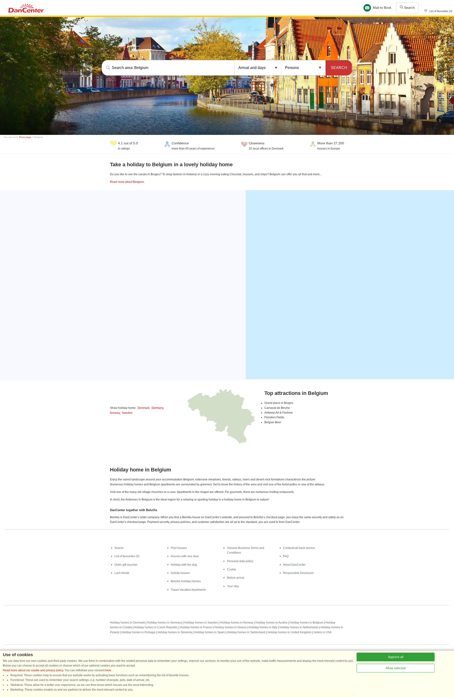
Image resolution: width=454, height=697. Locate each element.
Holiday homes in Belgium (306, 622)
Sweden (127, 413)
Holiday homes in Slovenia (174, 632)
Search (409, 7)
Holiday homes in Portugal (138, 632)
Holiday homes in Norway (236, 622)
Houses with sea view (185, 556)
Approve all (395, 657)
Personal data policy (240, 561)
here (108, 670)
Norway (115, 413)
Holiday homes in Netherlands (299, 627)
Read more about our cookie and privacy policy (33, 670)
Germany (157, 408)
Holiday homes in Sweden (201, 622)
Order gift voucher (125, 564)
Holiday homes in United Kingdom (289, 632)
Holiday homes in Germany (164, 622)
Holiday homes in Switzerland (246, 632)
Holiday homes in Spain (209, 632)
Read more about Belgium (127, 182)
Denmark (143, 408)
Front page (25, 137)
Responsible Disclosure (298, 573)
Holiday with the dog (184, 564)
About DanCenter (294, 564)
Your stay (233, 586)
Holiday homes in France (196, 627)
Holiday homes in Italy (263, 627)
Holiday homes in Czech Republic (156, 627)
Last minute (121, 573)
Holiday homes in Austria (271, 622)
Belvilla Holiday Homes (186, 581)
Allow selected (396, 668)
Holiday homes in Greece (230, 627)
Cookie (231, 569)
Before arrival (235, 577)
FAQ (285, 556)
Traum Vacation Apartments (188, 589)
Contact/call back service (299, 548)
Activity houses (180, 573)
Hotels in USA (323, 632)
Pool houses (179, 548)
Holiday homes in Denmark (127, 622)
